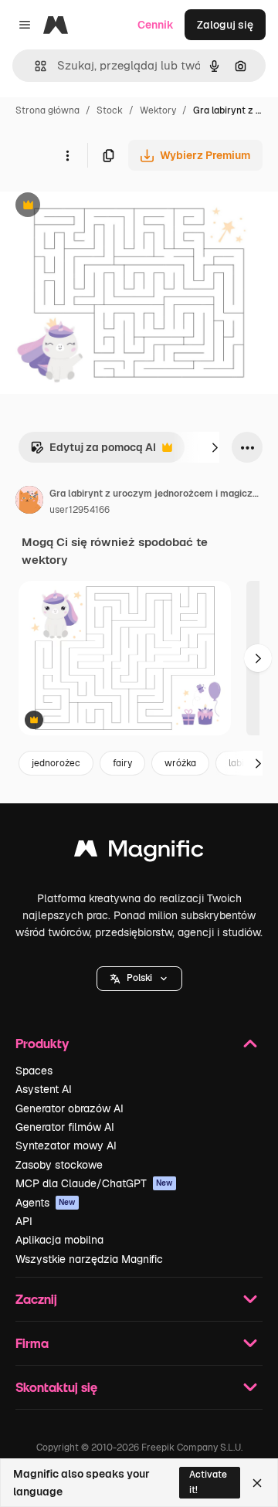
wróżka (180, 763)
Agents (45, 1203)
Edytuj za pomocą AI (93, 451)
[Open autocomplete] (34, 66)
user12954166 (79, 510)
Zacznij (36, 1299)
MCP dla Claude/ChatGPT (94, 1183)
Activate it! (208, 1481)
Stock (110, 110)
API (23, 1221)
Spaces (34, 1071)
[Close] (257, 1483)
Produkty (42, 1043)
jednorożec (56, 763)
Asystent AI (43, 1089)
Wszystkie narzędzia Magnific (89, 1259)
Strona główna (47, 110)
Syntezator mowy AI (66, 1145)
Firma (32, 1343)
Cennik (155, 25)
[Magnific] (139, 852)
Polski (139, 978)
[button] (139, 978)
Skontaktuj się (56, 1387)
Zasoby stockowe (59, 1165)
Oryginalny (106, 206)
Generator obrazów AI (69, 1108)
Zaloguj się (225, 25)
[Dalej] (215, 447)
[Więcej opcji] (67, 155)
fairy (122, 763)
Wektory (158, 110)
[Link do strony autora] (29, 502)
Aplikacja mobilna (59, 1240)
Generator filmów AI (64, 1127)
